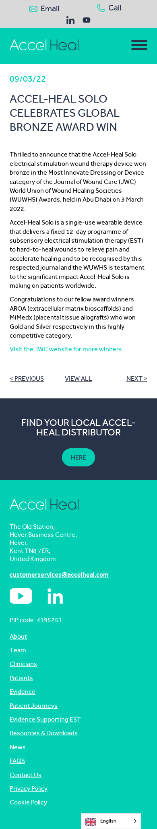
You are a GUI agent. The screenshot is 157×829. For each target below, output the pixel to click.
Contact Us (25, 775)
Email (50, 8)
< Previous (27, 378)
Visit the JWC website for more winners (66, 349)
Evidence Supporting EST (45, 719)
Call (114, 7)
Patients (21, 678)
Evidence (22, 691)
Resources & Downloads (44, 733)
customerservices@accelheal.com (59, 574)
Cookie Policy (28, 802)
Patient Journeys (34, 705)
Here (78, 457)
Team (18, 650)
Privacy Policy (29, 788)
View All (78, 378)
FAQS (17, 761)
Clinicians (23, 664)
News (18, 747)
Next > (136, 378)
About (18, 636)
